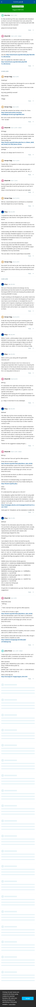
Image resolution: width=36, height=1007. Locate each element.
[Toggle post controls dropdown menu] (33, 30)
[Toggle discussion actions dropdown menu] (34, 2)
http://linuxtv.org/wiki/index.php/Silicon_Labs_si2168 (16, 463)
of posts (17, 2)
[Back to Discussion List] (1, 2)
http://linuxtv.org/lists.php (9, 483)
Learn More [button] (12, 1004)
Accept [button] (28, 998)
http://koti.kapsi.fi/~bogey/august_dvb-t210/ (14, 676)
